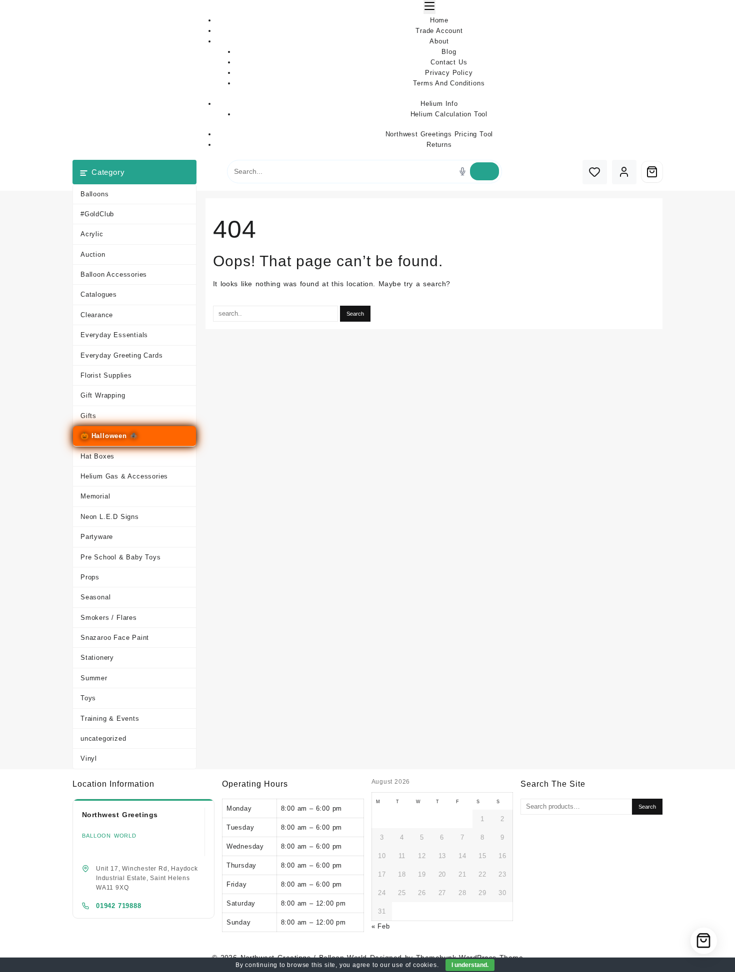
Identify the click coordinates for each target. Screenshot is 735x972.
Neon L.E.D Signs (109, 516)
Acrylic (92, 234)
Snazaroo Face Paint (114, 637)
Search (647, 807)
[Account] (624, 172)
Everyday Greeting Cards (121, 355)
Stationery (97, 657)
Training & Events (110, 718)
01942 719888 (119, 906)
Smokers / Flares (108, 617)
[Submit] (484, 171)
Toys (88, 698)
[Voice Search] (462, 171)
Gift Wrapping (102, 395)
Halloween (109, 436)
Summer (94, 678)
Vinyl (88, 758)
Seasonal (95, 597)
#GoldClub (97, 214)
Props (90, 577)
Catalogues (98, 294)
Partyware (96, 536)
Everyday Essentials (114, 335)
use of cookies (414, 965)
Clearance (96, 315)
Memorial (95, 496)
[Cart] (652, 172)
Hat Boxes (97, 456)
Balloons (94, 194)
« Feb (381, 926)
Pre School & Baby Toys (120, 557)
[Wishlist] (594, 172)
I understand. (470, 965)
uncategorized (103, 738)
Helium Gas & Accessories (124, 476)
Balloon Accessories (113, 274)
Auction (93, 254)
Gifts (88, 416)
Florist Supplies (106, 375)
